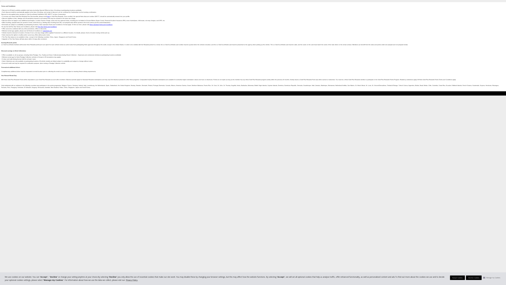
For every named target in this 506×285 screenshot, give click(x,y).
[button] (492, 278)
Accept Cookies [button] (457, 278)
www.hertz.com (47, 31)
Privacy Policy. (132, 280)
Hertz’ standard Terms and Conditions (101, 24)
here (48, 16)
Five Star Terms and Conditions (47, 26)
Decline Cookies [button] (473, 278)
